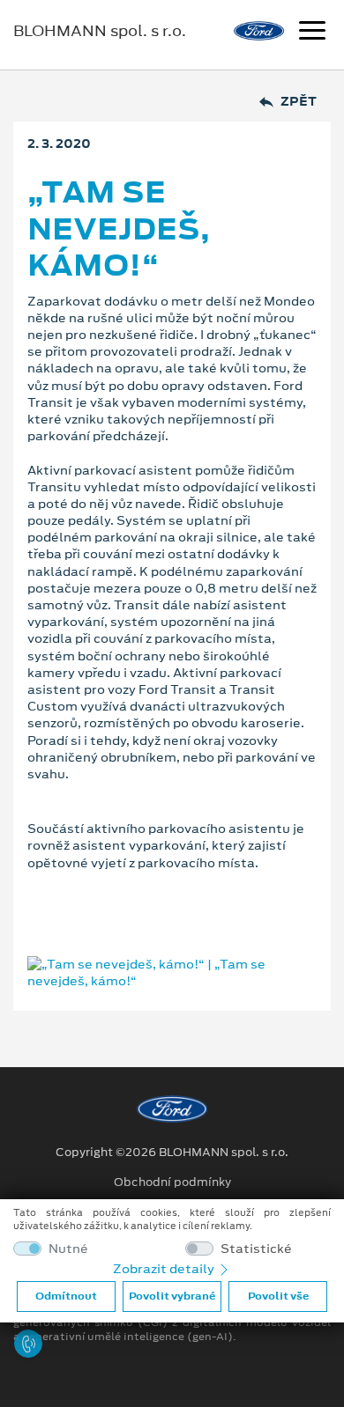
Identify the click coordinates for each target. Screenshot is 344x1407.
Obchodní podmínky (172, 1182)
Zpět (298, 101)
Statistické (256, 1249)
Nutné (68, 1249)
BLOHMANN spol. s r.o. (99, 30)
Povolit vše (278, 1296)
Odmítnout (66, 1296)
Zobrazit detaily (165, 1269)
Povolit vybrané (172, 1296)
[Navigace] (312, 32)
